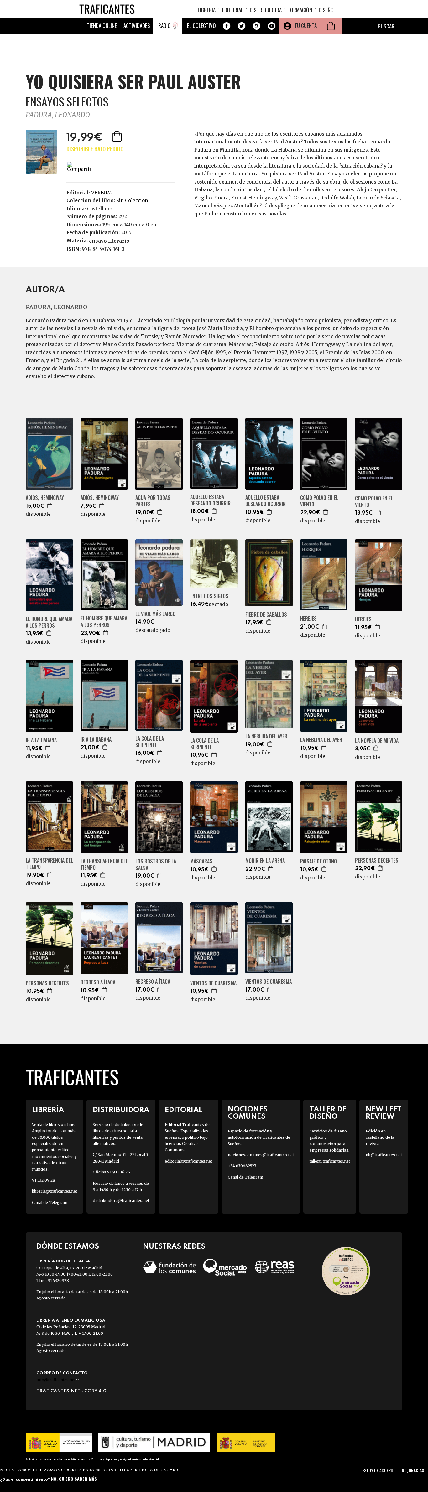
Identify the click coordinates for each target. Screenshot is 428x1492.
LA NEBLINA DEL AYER (266, 736)
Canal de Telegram (49, 1202)
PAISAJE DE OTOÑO (318, 861)
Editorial (232, 10)
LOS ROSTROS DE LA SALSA (155, 864)
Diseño (326, 10)
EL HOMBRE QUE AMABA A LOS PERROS (49, 622)
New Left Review (383, 1113)
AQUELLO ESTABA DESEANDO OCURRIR (210, 500)
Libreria (207, 10)
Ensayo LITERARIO (109, 241)
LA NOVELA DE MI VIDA (377, 741)
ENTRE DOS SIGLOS (209, 596)
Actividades (136, 25)
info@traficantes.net (57, 1379)
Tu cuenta (305, 25)
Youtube (271, 26)
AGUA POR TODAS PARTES (152, 501)
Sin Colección (132, 201)
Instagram (256, 26)
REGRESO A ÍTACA (98, 982)
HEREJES (308, 618)
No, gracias (413, 1470)
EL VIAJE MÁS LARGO (155, 614)
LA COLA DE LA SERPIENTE (149, 742)
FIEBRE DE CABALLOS (266, 614)
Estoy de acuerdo (379, 1470)
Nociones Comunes (248, 1113)
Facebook (226, 26)
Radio (164, 25)
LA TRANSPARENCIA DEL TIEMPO (49, 863)
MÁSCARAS (201, 861)
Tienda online (102, 25)
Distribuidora (266, 10)
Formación (300, 10)
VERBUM (101, 193)
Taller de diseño (328, 1113)
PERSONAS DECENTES (376, 860)
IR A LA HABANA (41, 740)
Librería (48, 1110)
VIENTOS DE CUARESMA (213, 983)
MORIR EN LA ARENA (265, 860)
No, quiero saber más (74, 1478)
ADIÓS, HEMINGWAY (45, 498)
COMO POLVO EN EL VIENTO (319, 501)
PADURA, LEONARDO (58, 115)
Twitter (241, 26)
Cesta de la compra (330, 26)
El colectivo (201, 25)
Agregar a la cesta (117, 136)
